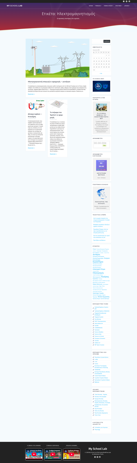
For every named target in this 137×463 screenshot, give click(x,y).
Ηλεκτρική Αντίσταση (97, 265)
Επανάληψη (96, 260)
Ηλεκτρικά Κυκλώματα (97, 263)
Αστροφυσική (105, 250)
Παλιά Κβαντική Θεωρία (97, 289)
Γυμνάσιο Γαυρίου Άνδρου (101, 377)
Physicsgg (97, 429)
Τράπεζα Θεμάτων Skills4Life (102, 311)
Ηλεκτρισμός (98, 273)
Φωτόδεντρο (98, 319)
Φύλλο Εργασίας (104, 297)
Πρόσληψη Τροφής (98, 293)
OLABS (96, 325)
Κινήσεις (105, 277)
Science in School (99, 336)
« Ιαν (101, 73)
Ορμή (100, 286)
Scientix (97, 340)
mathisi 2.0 (97, 342)
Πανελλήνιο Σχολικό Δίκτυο (101, 357)
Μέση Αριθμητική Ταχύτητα (97, 280)
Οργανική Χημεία (96, 286)
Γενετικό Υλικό (106, 252)
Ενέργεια (107, 258)
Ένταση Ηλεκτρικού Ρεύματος (103, 249)
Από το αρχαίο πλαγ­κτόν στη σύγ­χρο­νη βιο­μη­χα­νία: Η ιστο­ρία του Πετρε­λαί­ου (101, 220)
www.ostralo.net (99, 323)
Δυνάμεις (96, 254)
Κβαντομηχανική (97, 277)
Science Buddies (99, 332)
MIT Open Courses (99, 345)
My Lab (14, 6)
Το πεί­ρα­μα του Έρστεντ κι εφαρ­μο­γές (56, 115)
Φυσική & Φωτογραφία (100, 396)
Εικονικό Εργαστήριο (98, 258)
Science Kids (98, 334)
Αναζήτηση (107, 41)
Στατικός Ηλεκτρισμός (97, 295)
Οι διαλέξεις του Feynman (101, 427)
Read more (31, 94)
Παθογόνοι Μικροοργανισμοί (98, 287)
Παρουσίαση (104, 289)
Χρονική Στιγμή (96, 298)
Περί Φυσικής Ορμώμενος (101, 413)
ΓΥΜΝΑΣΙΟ (98, 5)
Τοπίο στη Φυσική (99, 410)
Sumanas (97, 330)
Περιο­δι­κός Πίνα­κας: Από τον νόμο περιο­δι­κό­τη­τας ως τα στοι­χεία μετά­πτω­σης (100, 231)
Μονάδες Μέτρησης (101, 282)
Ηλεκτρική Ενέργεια (97, 267)
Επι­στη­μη (118, 5)
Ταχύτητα (95, 296)
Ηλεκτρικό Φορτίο (96, 271)
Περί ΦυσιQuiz (98, 408)
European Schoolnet (100, 338)
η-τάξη (96, 359)
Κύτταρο (100, 278)
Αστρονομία (99, 250)
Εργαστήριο (98, 262)
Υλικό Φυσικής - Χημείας (101, 394)
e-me (96, 361)
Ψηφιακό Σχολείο (99, 317)
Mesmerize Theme (98, 454)
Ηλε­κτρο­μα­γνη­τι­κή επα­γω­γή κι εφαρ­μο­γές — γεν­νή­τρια (49, 82)
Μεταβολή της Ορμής (106, 280)
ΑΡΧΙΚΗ (91, 5)
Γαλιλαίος (101, 252)
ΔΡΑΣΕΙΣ (126, 5)
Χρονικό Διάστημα (105, 298)
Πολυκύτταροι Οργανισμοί (97, 291)
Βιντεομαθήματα (96, 252)
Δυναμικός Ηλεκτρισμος (98, 256)
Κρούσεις (95, 278)
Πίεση (103, 286)
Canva (96, 363)
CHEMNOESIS (98, 327)
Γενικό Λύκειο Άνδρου (100, 375)
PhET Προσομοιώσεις (100, 321)
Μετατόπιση (95, 282)
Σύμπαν (104, 295)
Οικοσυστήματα (105, 284)
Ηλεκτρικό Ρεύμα (99, 269)
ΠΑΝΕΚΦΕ (97, 369)
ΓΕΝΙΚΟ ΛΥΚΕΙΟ (108, 5)
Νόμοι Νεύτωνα (97, 284)
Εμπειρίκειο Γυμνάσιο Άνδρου (102, 380)
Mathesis (97, 382)
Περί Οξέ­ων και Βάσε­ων (99, 240)
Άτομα (94, 249)
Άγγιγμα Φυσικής (99, 398)
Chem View (98, 415)
